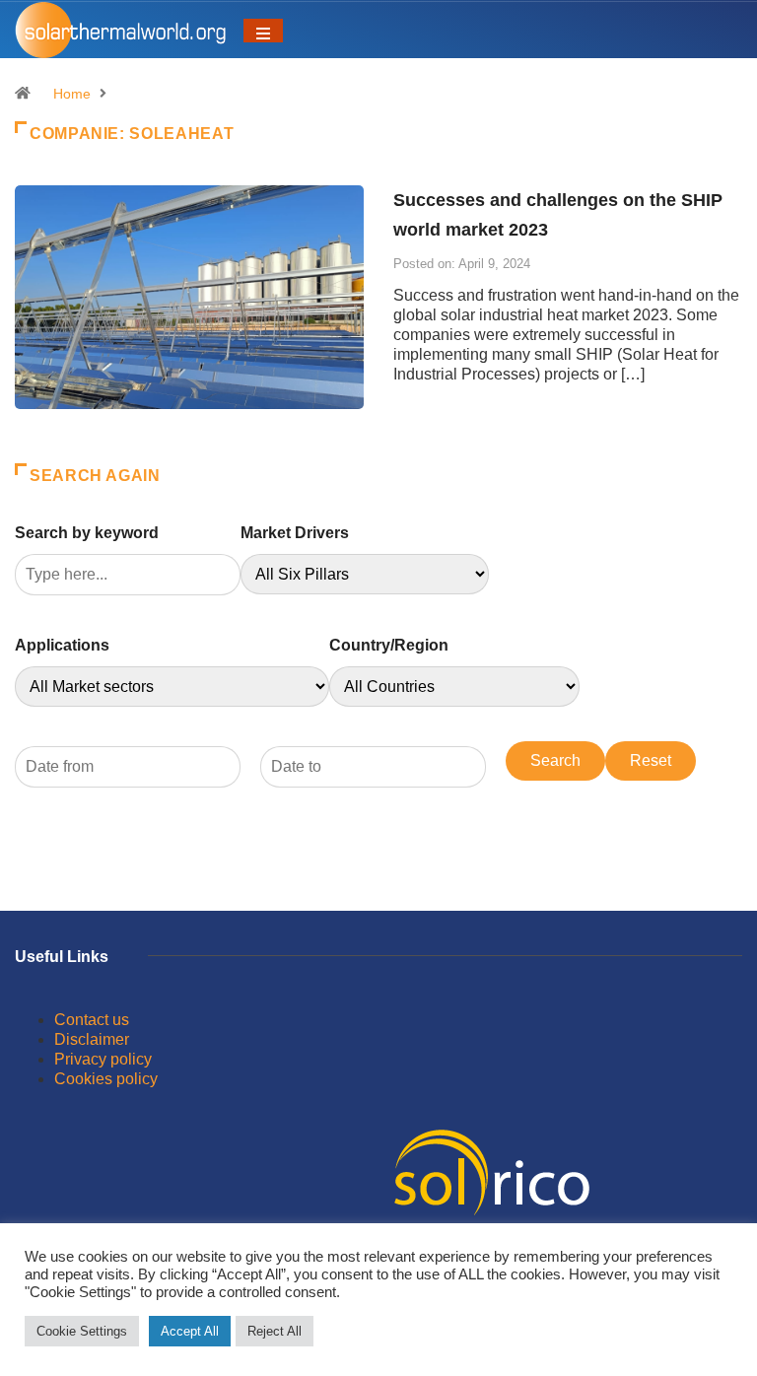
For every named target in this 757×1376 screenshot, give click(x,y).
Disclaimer (91, 1039)
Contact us (91, 1019)
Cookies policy (106, 1078)
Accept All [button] (190, 1331)
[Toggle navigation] (263, 30)
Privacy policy (103, 1059)
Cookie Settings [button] (81, 1331)
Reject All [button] (274, 1331)
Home (72, 94)
